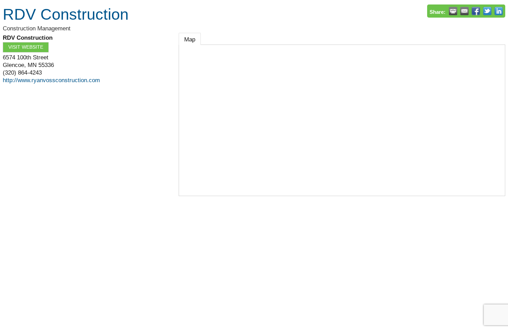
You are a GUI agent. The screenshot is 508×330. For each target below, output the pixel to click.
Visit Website (25, 47)
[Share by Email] (464, 11)
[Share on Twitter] (487, 11)
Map (189, 39)
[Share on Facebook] (476, 11)
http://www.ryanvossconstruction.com (51, 80)
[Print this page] (453, 11)
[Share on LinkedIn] (499, 11)
